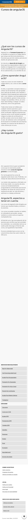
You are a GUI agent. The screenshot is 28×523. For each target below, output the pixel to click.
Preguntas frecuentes (7, 472)
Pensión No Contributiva (8, 391)
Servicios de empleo (7, 457)
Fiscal (3, 443)
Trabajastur (5, 400)
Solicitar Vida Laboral (8, 506)
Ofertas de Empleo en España (9, 474)
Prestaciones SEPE (7, 421)
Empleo (4, 439)
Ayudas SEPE (5, 416)
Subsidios (4, 430)
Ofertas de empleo (8, 502)
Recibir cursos (19, 2)
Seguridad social (6, 452)
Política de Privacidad (7, 487)
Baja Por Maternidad (7, 368)
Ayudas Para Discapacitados (9, 377)
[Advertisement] (14, 28)
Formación (5, 448)
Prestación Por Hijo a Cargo (9, 386)
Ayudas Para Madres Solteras (9, 395)
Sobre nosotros (6, 470)
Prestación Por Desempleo (9, 382)
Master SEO (6, 510)
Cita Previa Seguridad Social (9, 373)
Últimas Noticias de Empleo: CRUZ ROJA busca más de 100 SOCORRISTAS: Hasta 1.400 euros (14, 5)
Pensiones (4, 434)
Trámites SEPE (6, 425)
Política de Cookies (7, 484)
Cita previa (5, 407)
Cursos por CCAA (6, 412)
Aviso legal (5, 489)
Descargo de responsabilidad (9, 491)
